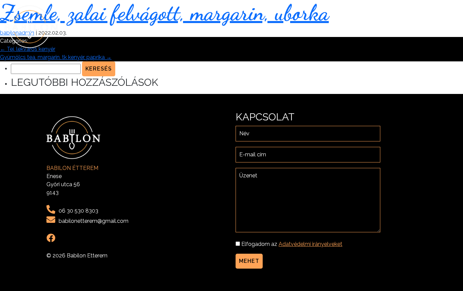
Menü (381, 26)
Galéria (406, 26)
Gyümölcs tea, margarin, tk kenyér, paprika (56, 57)
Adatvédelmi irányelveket (310, 244)
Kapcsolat (439, 26)
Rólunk (356, 26)
